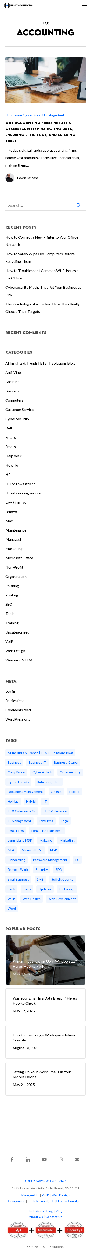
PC (77, 860)
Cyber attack (42, 772)
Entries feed (14, 700)
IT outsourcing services (22, 115)
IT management (19, 821)
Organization (16, 576)
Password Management (50, 860)
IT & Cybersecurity (22, 811)
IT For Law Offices (20, 483)
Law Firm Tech (16, 502)
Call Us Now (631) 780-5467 (45, 1181)
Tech (11, 889)
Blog (49, 1211)
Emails (10, 437)
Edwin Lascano (28, 178)
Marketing (14, 548)
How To (11, 465)
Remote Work (18, 869)
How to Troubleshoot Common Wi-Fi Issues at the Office (42, 274)
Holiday (13, 801)
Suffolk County (62, 879)
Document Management (25, 792)
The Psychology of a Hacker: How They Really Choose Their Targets (42, 308)
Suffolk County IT (41, 1201)
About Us (36, 1217)
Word (12, 908)
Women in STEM (18, 660)
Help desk (13, 456)
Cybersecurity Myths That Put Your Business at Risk (43, 291)
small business (18, 879)
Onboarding (16, 860)
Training (12, 623)
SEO (8, 604)
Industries (36, 1211)
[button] (84, 5)
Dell (8, 428)
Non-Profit (14, 567)
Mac (9, 521)
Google (56, 792)
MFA (11, 850)
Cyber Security (17, 418)
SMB (40, 879)
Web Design (15, 650)
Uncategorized (53, 115)
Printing (11, 595)
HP (8, 474)
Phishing (12, 585)
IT (45, 801)
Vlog (59, 1211)
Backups (12, 381)
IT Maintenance (55, 811)
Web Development (62, 899)
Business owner (66, 762)
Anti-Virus (13, 372)
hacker (74, 792)
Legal (65, 821)
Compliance (16, 772)
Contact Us (54, 1217)
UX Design (66, 889)
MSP (53, 850)
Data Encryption (48, 782)
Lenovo (11, 511)
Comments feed (18, 710)
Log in (10, 691)
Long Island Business (47, 831)
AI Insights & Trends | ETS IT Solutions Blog (40, 363)
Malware (46, 840)
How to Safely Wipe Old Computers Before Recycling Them (40, 257)
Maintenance (15, 530)
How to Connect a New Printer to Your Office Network (41, 241)
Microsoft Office (19, 558)
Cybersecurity (70, 772)
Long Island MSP (20, 840)
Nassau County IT (69, 1201)
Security (42, 869)
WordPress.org (17, 719)
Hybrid (31, 801)
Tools (9, 613)
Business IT (37, 762)
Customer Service (19, 409)
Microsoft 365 (32, 850)
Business (12, 391)
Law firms (46, 821)
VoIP (9, 641)
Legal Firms (16, 831)
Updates (45, 889)
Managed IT (15, 539)
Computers (14, 400)
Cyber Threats (18, 782)
